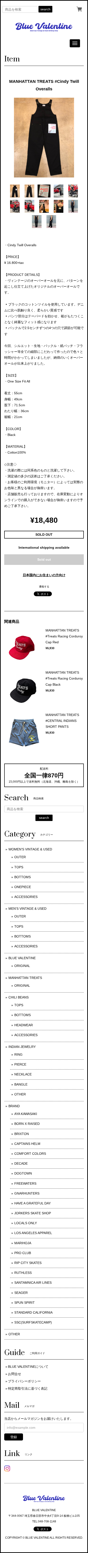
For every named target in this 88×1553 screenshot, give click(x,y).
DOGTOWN (23, 1173)
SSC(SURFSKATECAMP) (33, 1322)
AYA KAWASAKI (25, 1114)
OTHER (20, 1094)
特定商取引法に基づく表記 (27, 1388)
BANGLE (20, 1084)
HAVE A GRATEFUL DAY (32, 1203)
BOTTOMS (22, 877)
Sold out (44, 559)
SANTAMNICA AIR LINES (33, 1282)
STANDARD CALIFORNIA (33, 1312)
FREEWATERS (25, 1183)
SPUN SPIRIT (24, 1302)
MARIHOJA (22, 1243)
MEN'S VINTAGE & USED (27, 908)
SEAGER (21, 1293)
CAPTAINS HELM (27, 1144)
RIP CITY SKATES (28, 1263)
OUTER (20, 857)
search (45, 9)
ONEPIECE (22, 887)
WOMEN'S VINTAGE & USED (30, 849)
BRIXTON (21, 1134)
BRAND (14, 1106)
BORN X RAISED (27, 1124)
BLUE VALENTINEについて (28, 1366)
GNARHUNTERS (26, 1193)
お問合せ (14, 1374)
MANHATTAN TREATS (25, 978)
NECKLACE (23, 1074)
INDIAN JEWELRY (22, 1047)
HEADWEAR (23, 1025)
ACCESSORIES (26, 897)
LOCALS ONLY (25, 1223)
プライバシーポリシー (24, 1381)
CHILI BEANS (18, 997)
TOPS (18, 867)
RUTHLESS (23, 1273)
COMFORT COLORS (30, 1153)
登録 (13, 1437)
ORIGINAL (22, 966)
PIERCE (20, 1064)
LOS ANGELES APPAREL (33, 1233)
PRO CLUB (22, 1253)
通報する (44, 586)
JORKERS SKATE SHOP (32, 1213)
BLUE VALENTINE (22, 958)
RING (18, 1054)
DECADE (21, 1163)
